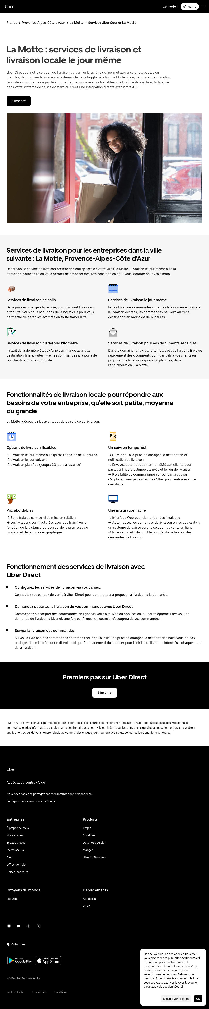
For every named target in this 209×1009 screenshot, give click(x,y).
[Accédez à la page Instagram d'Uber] (28, 926)
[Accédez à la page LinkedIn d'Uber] (9, 926)
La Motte (77, 23)
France (12, 23)
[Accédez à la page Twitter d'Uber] (38, 926)
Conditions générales (156, 732)
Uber (9, 6)
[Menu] (203, 6)
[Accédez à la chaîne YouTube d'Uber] (19, 926)
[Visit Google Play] (20, 961)
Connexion (170, 6)
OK (198, 998)
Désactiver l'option (176, 998)
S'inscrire (189, 6)
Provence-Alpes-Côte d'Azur (43, 23)
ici (181, 986)
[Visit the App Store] (48, 961)
